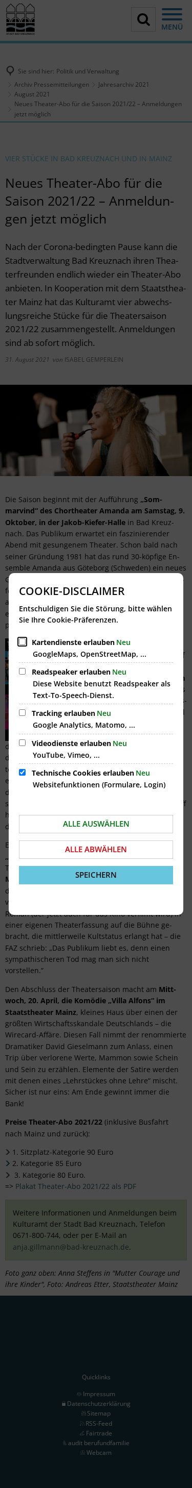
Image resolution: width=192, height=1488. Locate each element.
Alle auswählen (96, 824)
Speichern (96, 875)
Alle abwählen (96, 849)
